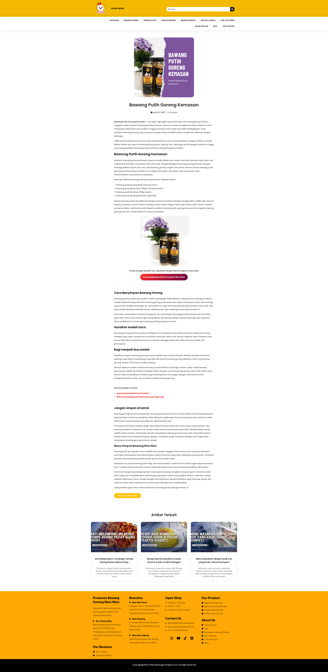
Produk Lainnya (208, 20)
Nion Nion (114, 20)
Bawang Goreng (131, 20)
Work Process (201, 26)
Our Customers (227, 20)
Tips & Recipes (228, 26)
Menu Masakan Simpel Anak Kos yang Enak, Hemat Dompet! (214, 560)
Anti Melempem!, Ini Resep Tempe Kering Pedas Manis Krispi (114, 560)
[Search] (232, 9)
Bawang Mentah (188, 20)
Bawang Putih (150, 20)
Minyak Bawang (168, 20)
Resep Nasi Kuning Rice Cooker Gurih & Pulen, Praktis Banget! (164, 560)
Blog (215, 26)
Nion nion (117, 8)
